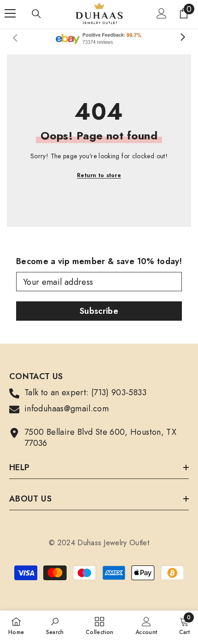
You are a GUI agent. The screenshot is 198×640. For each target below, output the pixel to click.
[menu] (10, 13)
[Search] (36, 13)
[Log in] (162, 13)
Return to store (99, 175)
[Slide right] (182, 38)
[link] (55, 625)
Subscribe (99, 311)
